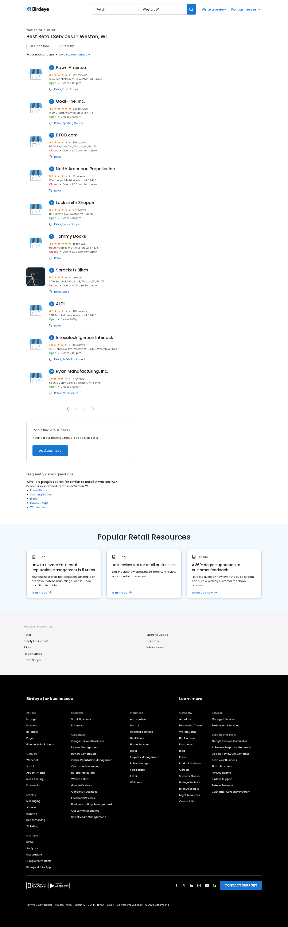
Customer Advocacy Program (231, 791)
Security (80, 905)
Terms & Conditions (39, 905)
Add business (50, 450)
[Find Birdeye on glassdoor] (214, 885)
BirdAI (30, 842)
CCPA (110, 905)
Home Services (139, 744)
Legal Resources (189, 795)
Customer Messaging (85, 766)
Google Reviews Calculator (229, 741)
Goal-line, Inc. (70, 101)
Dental (134, 725)
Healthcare (137, 738)
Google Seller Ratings (40, 744)
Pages (30, 738)
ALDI (60, 303)
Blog (182, 751)
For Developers (221, 773)
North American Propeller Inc (85, 168)
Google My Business (84, 791)
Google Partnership (38, 861)
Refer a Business (222, 785)
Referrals (32, 732)
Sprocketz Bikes (72, 270)
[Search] (191, 9)
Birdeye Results (189, 789)
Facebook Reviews (83, 798)
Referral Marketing (83, 773)
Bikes (65, 292)
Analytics (32, 848)
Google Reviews (81, 785)
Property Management (145, 757)
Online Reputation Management (92, 760)
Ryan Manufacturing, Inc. (82, 371)
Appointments (36, 773)
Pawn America (71, 67)
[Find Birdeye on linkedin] (191, 885)
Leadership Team (190, 725)
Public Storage (139, 763)
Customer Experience (85, 810)
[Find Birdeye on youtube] (207, 885)
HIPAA (100, 905)
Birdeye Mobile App (38, 867)
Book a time (187, 738)
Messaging (33, 801)
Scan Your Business (224, 760)
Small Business (81, 719)
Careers (184, 770)
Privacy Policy (63, 905)
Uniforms (153, 641)
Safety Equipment (73, 359)
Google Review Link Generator (231, 754)
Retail (57, 89)
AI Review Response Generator (232, 747)
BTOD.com (67, 135)
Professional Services (225, 725)
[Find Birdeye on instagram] (199, 885)
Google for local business (87, 741)
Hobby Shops (70, 224)
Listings (31, 719)
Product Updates (190, 763)
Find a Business (222, 766)
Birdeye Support (222, 779)
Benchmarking (35, 820)
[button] (93, 409)
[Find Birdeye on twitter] (184, 885)
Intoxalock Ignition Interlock (84, 337)
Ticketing (32, 826)
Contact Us (186, 801)
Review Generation (83, 754)
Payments (33, 785)
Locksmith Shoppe (75, 202)
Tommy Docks (71, 236)
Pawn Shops (70, 89)
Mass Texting (35, 779)
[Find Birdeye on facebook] (176, 885)
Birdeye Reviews (189, 782)
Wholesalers (70, 393)
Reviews (31, 725)
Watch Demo (187, 732)
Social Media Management (88, 817)
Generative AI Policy (130, 905)
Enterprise (77, 725)
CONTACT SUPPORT (241, 885)
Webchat (32, 760)
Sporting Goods (72, 123)
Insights (31, 813)
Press (182, 757)
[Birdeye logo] (38, 9)
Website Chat (80, 779)
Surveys (31, 807)
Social (30, 766)
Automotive (138, 719)
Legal (133, 751)
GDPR (91, 905)
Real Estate (137, 770)
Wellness (136, 782)
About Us (185, 719)
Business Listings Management (91, 804)
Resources (186, 744)
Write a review (214, 9)
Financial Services (141, 732)
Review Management (85, 747)
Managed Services (224, 719)
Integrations (34, 854)
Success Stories (189, 776)
